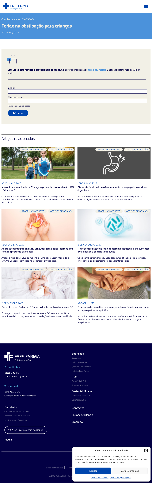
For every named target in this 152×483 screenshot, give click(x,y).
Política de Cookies (100, 477)
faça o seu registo (97, 69)
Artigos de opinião (61, 149)
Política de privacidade (120, 477)
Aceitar (93, 470)
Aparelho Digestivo (13, 18)
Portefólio (10, 407)
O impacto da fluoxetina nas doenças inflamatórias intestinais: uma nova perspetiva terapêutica (113, 309)
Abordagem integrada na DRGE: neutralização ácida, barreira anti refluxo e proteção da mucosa (37, 250)
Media (8, 439)
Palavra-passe (15, 97)
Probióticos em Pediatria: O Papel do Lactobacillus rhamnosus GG (37, 307)
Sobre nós (78, 353)
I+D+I (75, 377)
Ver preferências (130, 470)
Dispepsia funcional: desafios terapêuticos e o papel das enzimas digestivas (112, 189)
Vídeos (30, 18)
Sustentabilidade (82, 391)
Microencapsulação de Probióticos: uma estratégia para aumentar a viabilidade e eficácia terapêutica (113, 250)
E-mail (11, 87)
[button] (146, 450)
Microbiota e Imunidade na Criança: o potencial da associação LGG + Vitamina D (37, 189)
